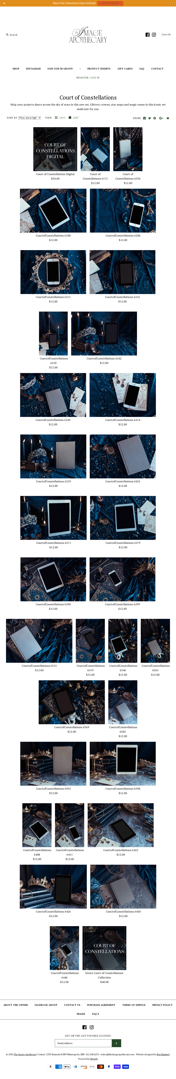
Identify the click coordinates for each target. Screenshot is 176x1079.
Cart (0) (166, 34)
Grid (62, 117)
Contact (157, 68)
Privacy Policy (162, 1005)
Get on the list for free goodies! (88, 1035)
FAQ (142, 68)
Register (82, 77)
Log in (95, 77)
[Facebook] (148, 35)
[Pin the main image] (154, 118)
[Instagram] (154, 35)
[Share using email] (168, 118)
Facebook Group (46, 1005)
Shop (16, 68)
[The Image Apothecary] (88, 12)
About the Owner (15, 1005)
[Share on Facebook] (144, 118)
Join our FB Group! (60, 68)
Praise (81, 1014)
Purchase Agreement (101, 1005)
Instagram (33, 68)
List (76, 117)
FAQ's (95, 1014)
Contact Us (72, 1005)
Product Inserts (99, 68)
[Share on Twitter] (149, 118)
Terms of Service (134, 1005)
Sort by (12, 117)
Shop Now (110, 3)
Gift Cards (125, 68)
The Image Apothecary (25, 1054)
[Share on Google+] (161, 118)
